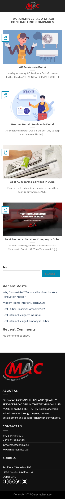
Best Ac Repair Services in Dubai (32, 124)
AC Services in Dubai (32, 67)
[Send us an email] (24, 481)
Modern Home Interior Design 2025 (24, 302)
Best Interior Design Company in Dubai (26, 320)
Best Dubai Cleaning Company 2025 (24, 308)
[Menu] (5, 6)
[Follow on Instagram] (12, 481)
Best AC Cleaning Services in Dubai (32, 182)
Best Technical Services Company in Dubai (32, 239)
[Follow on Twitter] (18, 481)
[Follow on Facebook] (6, 481)
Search (6, 267)
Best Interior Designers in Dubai (22, 314)
